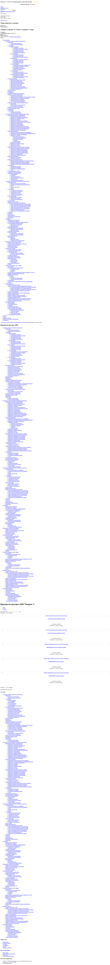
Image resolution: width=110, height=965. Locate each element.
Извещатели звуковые (15, 119)
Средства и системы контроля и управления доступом (17, 181)
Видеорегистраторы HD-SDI (17, 82)
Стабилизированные (12, 304)
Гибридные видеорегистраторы (17, 83)
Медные (12, 276)
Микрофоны (11, 109)
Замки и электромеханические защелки (16, 202)
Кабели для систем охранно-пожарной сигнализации (19, 286)
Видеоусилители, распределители (18, 104)
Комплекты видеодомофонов (17, 234)
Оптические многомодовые (17, 278)
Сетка (4, 608)
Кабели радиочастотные (13, 294)
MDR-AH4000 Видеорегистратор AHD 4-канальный (56, 647)
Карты (12, 185)
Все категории (6, 40)
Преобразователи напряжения (17, 309)
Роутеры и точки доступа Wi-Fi (17, 254)
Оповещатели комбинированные (18, 168)
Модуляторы (13, 103)
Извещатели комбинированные (17, 125)
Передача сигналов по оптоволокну (16, 107)
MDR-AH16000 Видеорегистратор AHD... (56, 675)
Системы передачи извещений (14, 172)
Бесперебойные (14, 174)
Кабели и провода (9, 283)
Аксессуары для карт (15, 186)
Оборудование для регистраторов (18, 86)
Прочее (9, 264)
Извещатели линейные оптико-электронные (20, 148)
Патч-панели (11, 266)
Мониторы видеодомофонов (17, 229)
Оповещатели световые (16, 166)
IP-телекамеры (14, 58)
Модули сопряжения (12, 235)
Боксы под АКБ (14, 312)
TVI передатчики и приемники (17, 99)
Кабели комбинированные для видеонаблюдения (18, 292)
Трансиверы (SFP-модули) (14, 263)
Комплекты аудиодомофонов (17, 233)
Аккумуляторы (14, 179)
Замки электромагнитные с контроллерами (20, 208)
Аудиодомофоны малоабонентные (15, 223)
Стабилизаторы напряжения (17, 180)
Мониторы (10, 91)
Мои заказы (5, 952)
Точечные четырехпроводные (19, 138)
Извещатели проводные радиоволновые (19, 152)
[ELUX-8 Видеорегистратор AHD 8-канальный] (56, 615)
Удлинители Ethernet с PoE (14, 256)
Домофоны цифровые (13, 226)
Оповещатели (11, 165)
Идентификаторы (12, 182)
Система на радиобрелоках (16, 199)
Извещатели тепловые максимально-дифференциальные (23, 133)
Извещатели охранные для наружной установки (18, 147)
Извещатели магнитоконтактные (18, 116)
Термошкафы (11, 280)
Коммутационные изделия (14, 245)
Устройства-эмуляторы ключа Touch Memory (20, 184)
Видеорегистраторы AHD (16, 84)
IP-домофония (11, 237)
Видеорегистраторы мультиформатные (19, 87)
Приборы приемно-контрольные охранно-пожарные (22, 160)
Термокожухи (11, 92)
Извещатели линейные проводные (18, 155)
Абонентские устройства (16, 224)
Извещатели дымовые (15, 135)
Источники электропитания (14, 173)
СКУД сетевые (11, 200)
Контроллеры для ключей (16, 197)
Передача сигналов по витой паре (15, 94)
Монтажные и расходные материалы (14, 241)
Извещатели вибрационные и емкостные (19, 126)
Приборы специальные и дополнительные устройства (22, 164)
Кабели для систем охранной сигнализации (20, 290)
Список (4, 609)
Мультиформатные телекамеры (17, 74)
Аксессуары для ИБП (15, 313)
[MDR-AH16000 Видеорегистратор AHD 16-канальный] (56, 672)
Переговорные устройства (14, 220)
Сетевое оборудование (10, 248)
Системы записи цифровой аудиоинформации (18, 222)
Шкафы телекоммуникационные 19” (16, 273)
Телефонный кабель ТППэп (14, 297)
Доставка (5, 315)
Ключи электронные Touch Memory (18, 183)
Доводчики (10, 214)
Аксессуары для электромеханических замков (21, 206)
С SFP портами (14, 259)
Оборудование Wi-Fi (12, 251)
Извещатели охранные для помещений (16, 115)
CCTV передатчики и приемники (18, 101)
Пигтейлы (13, 270)
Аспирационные (16, 141)
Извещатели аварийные (13, 156)
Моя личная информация (8, 956)
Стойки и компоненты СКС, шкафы (13, 265)
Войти (2, 6)
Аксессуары (10, 110)
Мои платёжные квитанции (9, 953)
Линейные (15, 140)
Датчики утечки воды (15, 158)
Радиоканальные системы (13, 171)
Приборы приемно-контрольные (15, 159)
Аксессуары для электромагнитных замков (20, 210)
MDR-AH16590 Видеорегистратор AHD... (56, 661)
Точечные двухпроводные (19, 136)
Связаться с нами (7, 943)
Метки (12, 188)
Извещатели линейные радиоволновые (19, 150)
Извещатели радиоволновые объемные (19, 120)
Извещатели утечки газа (16, 157)
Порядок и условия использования (10, 319)
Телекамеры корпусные (18, 50)
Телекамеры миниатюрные (19, 52)
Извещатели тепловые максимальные (19, 134)
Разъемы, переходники (16, 111)
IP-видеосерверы (11, 90)
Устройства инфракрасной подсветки (16, 93)
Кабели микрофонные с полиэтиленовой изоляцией (19, 298)
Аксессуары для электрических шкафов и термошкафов (20, 281)
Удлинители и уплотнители (17, 106)
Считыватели (11, 189)
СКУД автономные (12, 196)
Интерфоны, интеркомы (13, 221)
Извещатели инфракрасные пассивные (19, 149)
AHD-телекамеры (14, 46)
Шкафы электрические (13, 274)
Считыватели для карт (15, 192)
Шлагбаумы (10, 217)
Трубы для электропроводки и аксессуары (17, 243)
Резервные (13, 175)
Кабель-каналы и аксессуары (14, 242)
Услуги (4, 316)
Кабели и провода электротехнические (16, 295)
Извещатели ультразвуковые (17, 124)
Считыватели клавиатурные (17, 190)
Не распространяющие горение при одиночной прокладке (23, 289)
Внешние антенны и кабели (17, 253)
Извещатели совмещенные (16, 123)
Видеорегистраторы (12, 78)
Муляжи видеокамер (17, 69)
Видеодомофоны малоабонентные (15, 227)
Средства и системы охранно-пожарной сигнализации (17, 114)
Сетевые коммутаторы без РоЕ (14, 249)
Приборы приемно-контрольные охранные (20, 161)
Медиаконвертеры (12, 258)
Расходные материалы (13, 247)
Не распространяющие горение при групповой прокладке (23, 287)
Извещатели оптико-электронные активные (20, 127)
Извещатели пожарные (13, 131)
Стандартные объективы (16, 43)
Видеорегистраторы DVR (16, 81)
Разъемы (12, 271)
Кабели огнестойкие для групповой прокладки (21, 288)
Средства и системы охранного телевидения (15, 41)
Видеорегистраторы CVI (16, 89)
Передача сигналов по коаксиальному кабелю (18, 102)
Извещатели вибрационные (17, 153)
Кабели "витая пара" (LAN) (14, 284)
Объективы (10, 42)
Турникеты (10, 212)
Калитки (10, 213)
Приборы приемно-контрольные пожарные (20, 163)
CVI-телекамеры (14, 70)
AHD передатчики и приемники (18, 100)
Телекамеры (10, 45)
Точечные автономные (18, 139)
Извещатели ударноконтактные (17, 118)
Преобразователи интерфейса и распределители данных (23, 97)
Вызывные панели (15, 225)
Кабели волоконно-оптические (15, 300)
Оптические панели (15, 268)
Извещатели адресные (15, 145)
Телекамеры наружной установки (20, 49)
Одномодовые (14, 262)
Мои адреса (5, 955)
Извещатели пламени (15, 142)
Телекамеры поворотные (18, 77)
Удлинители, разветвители (16, 95)
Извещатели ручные (15, 144)
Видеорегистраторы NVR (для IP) (18, 79)
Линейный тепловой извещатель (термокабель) (21, 132)
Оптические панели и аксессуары (15, 267)
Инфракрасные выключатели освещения (19, 128)
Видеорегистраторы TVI (16, 85)
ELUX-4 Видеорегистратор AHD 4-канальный (56, 633)
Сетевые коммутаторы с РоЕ (14, 250)
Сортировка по (4, 611)
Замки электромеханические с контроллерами (21, 205)
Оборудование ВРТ (12, 232)
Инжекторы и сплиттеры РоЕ (14, 257)
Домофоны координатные (13, 231)
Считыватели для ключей (16, 191)
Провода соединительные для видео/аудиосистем (19, 299)
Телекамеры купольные (18, 48)
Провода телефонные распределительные (17, 296)
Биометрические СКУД (13, 201)
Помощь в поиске (7, 317)
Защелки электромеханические (17, 209)
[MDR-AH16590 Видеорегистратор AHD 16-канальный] (56, 658)
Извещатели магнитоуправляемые (18, 130)
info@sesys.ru (9, 963)
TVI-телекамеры (14, 53)
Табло (12, 169)
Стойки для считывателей (16, 194)
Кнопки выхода (11, 215)
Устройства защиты (15, 311)
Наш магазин (6, 942)
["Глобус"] (3, 9)
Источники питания (10, 302)
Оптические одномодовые (16, 279)
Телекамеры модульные (18, 51)
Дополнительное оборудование (17, 240)
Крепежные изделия (12, 246)
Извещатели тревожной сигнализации (19, 117)
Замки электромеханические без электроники (21, 204)
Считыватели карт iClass (16, 193)
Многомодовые (14, 261)
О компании (5, 320)
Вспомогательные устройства (17, 177)
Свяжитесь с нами (4, 8)
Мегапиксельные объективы (17, 44)
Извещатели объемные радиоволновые (19, 151)
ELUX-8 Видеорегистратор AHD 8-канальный (56, 618)
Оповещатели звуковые (16, 167)
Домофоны (8, 218)
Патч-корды (10, 275)
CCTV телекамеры (15, 63)
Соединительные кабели (16, 112)
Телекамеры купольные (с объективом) (21, 65)
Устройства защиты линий (14, 108)
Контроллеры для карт (15, 198)
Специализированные (15, 176)
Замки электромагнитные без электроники (20, 207)
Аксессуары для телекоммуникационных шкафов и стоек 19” (21, 272)
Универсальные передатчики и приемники (20, 98)
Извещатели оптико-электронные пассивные (20, 122)
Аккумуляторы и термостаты (14, 307)
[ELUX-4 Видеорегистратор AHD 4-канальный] (56, 629)
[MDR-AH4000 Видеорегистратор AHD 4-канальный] (56, 644)
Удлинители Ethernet (12, 255)
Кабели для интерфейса (13, 291)
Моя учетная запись (5, 950)
